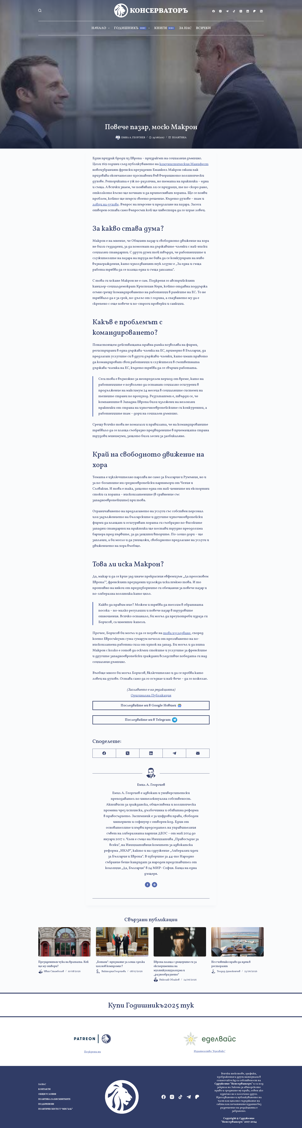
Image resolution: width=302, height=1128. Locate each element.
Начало (98, 28)
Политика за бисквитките (54, 1099)
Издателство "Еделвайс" (209, 1051)
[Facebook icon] (147, 884)
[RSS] (261, 11)
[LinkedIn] (247, 11)
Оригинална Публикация (151, 695)
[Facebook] (213, 11)
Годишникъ (129, 28)
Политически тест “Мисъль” (55, 1109)
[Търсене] (39, 10)
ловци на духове (105, 204)
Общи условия (47, 1094)
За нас (185, 28)
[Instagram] (220, 11)
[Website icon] (154, 884)
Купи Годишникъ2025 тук (151, 1006)
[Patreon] (254, 11)
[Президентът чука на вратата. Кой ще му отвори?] (64, 942)
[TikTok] (234, 11)
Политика (179, 137)
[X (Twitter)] (241, 11)
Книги (164, 28)
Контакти (44, 1089)
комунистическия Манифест (183, 164)
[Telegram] (227, 11)
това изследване (176, 633)
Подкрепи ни (92, 1052)
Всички (203, 28)
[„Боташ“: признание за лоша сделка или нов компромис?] (122, 942)
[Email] (198, 753)
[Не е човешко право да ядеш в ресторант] (237, 942)
